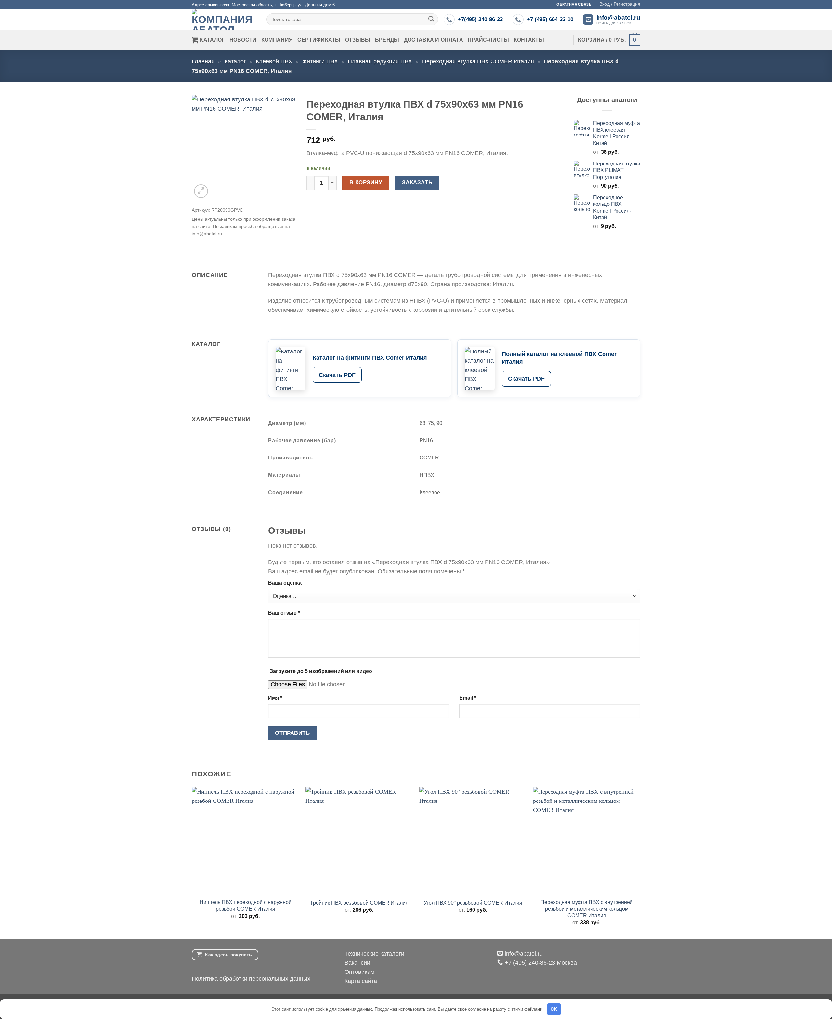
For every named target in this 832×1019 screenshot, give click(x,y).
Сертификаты (319, 40)
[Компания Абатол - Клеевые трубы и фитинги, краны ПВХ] (224, 19)
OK (554, 1009)
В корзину (366, 182)
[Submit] (431, 19)
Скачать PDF (337, 375)
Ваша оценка (285, 583)
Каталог (212, 40)
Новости (243, 40)
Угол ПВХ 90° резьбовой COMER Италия (473, 903)
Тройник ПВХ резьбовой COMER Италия (359, 903)
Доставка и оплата (433, 40)
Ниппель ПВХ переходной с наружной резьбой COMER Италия (246, 905)
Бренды (387, 40)
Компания (277, 40)
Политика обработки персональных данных (251, 978)
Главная (203, 61)
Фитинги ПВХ (320, 61)
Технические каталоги (374, 953)
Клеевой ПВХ (274, 61)
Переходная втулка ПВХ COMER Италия (478, 61)
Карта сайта (360, 981)
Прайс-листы (488, 40)
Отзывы (357, 40)
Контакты (529, 40)
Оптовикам (359, 972)
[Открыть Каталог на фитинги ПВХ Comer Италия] (291, 368)
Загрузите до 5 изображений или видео (321, 671)
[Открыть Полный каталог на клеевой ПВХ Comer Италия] (480, 368)
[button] (619, 4)
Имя (275, 698)
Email (467, 698)
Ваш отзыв (284, 612)
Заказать (417, 182)
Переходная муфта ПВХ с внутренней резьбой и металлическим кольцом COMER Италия (586, 908)
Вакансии (357, 962)
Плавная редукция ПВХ (380, 61)
